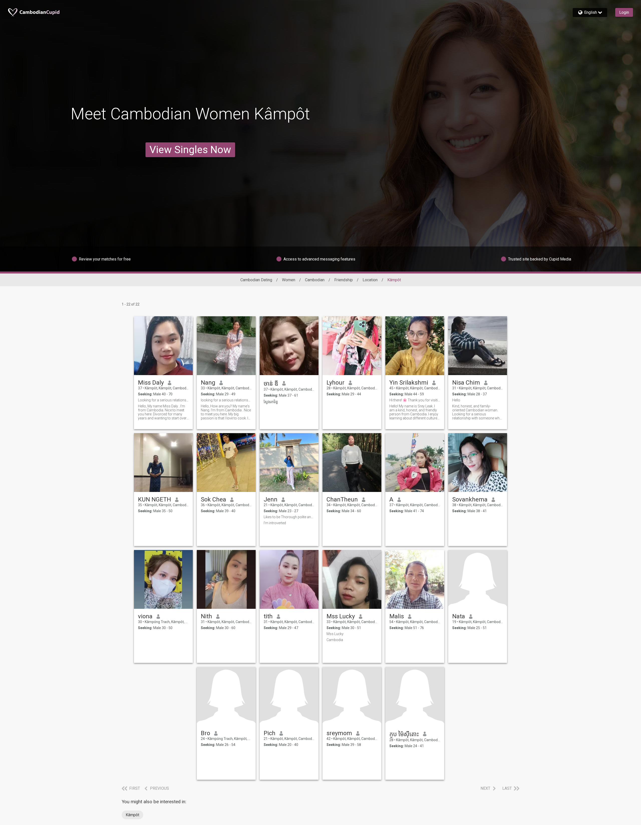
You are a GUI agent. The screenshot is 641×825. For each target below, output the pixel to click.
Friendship (343, 280)
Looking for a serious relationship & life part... (163, 400)
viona (145, 616)
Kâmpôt (132, 814)
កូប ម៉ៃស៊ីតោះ (404, 734)
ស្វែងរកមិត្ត (271, 402)
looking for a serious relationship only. (226, 400)
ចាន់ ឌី (271, 383)
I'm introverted (275, 523)
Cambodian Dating (256, 280)
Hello (456, 400)
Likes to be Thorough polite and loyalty (289, 517)
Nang (208, 382)
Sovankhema (470, 499)
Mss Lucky (341, 616)
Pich (269, 733)
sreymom (339, 733)
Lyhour (336, 382)
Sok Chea (213, 499)
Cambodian (315, 280)
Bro (205, 733)
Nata (458, 616)
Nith (206, 616)
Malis (396, 616)
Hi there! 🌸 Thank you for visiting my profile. (414, 400)
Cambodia (335, 640)
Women (288, 280)
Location (370, 280)
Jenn (270, 499)
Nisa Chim (466, 382)
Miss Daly (151, 382)
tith (268, 616)
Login (624, 12)
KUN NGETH (154, 499)
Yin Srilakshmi (408, 382)
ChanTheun (342, 499)
